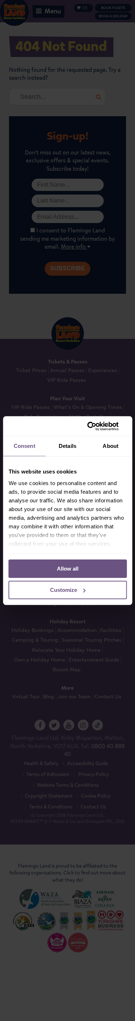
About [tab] (110, 446)
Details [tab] (67, 446)
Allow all (67, 569)
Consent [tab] (24, 446)
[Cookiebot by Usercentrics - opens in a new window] (96, 426)
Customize (63, 590)
